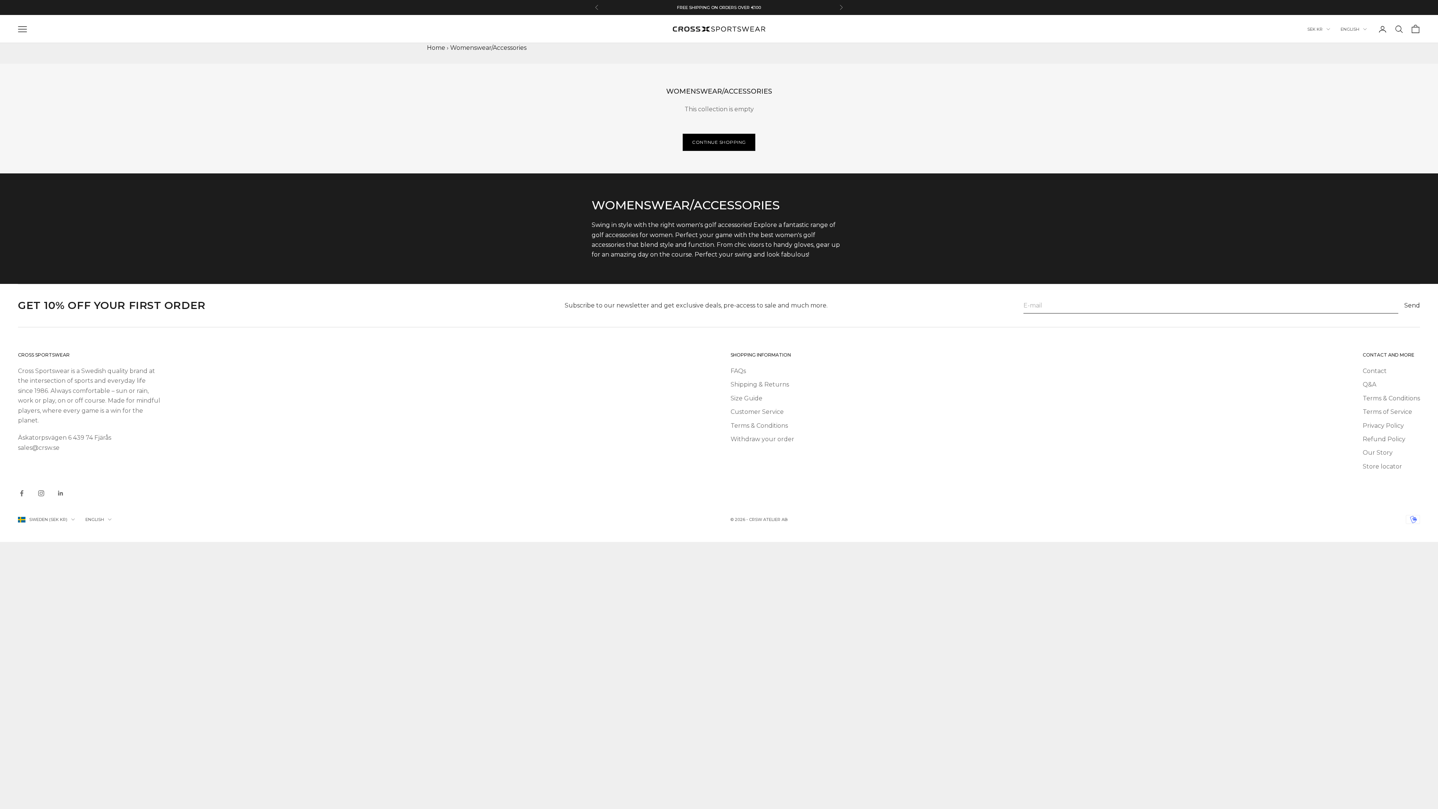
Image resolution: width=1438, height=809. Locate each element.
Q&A (1369, 384)
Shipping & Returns (760, 384)
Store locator (1382, 466)
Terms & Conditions (759, 425)
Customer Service (757, 411)
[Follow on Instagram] (41, 493)
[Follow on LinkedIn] (60, 493)
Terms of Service (1387, 411)
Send (1412, 305)
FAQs (738, 371)
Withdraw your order (762, 439)
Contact (1375, 371)
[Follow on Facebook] (21, 493)
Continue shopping (719, 142)
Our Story (1378, 452)
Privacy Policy (1383, 425)
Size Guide (746, 398)
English (1350, 29)
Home (436, 47)
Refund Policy (1384, 439)
